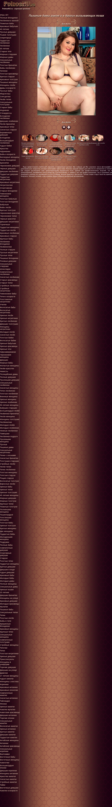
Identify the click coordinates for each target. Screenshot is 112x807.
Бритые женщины (8, 528)
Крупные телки (6, 504)
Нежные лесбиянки (9, 431)
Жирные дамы (6, 57)
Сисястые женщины (9, 388)
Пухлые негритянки (9, 252)
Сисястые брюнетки (9, 458)
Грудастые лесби (8, 230)
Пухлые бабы (6, 91)
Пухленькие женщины (5, 440)
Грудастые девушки (9, 174)
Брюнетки (4, 163)
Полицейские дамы (9, 374)
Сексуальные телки (9, 612)
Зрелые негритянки (9, 318)
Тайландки (5, 701)
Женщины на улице (9, 598)
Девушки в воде (7, 570)
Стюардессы (6, 113)
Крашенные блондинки (5, 625)
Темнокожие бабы (8, 294)
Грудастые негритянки (5, 178)
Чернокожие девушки (10, 166)
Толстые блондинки (9, 202)
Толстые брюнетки (8, 65)
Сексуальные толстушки (6, 103)
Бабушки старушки (8, 408)
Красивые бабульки (9, 26)
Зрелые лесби (6, 315)
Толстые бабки (7, 338)
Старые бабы (6, 107)
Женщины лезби (7, 85)
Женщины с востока (9, 681)
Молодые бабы (7, 578)
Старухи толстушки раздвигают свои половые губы (70, 144)
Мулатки (4, 607)
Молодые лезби (7, 425)
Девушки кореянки (8, 771)
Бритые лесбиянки (8, 321)
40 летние (4, 29)
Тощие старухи (7, 478)
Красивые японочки (9, 690)
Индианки (4, 110)
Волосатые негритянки (5, 311)
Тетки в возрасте (7, 296)
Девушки (4, 360)
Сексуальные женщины (6, 636)
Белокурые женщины (9, 157)
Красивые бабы (7, 575)
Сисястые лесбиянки (9, 277)
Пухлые (3, 444)
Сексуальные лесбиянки (6, 61)
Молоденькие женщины (6, 538)
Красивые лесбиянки (9, 233)
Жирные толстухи (8, 501)
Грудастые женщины (9, 227)
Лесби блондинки (8, 160)
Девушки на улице (8, 670)
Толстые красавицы (9, 74)
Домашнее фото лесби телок (98, 144)
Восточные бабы (7, 757)
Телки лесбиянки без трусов (28, 157)
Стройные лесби (7, 464)
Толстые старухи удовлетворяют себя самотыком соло (56, 157)
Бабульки (4, 204)
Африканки (5, 151)
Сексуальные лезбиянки (6, 384)
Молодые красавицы (9, 604)
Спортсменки (6, 188)
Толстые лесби (7, 618)
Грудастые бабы (7, 534)
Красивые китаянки (9, 687)
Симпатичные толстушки (6, 641)
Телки (2, 615)
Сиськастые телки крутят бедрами (41, 144)
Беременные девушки (6, 133)
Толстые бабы (6, 523)
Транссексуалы (7, 659)
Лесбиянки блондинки (5, 243)
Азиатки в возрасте (9, 791)
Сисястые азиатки (8, 779)
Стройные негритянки (5, 289)
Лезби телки (5, 99)
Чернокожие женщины (5, 356)
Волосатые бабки (8, 340)
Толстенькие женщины (5, 518)
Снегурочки (5, 96)
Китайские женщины (9, 740)
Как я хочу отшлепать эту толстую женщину (42, 157)
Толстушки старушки (9, 461)
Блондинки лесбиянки (5, 117)
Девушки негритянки (9, 222)
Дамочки (4, 673)
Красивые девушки (8, 601)
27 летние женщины (9, 676)
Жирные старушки (8, 54)
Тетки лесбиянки (7, 391)
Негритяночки (6, 185)
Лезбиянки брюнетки (9, 414)
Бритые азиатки (7, 732)
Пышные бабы (6, 609)
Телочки (3, 648)
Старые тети (5, 51)
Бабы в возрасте (7, 154)
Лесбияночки (6, 422)
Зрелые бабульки (8, 343)
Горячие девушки (8, 667)
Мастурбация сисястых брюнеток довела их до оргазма (55, 144)
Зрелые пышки (7, 589)
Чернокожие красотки (10, 213)
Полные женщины (8, 584)
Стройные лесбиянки (9, 286)
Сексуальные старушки (6, 265)
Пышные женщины (8, 82)
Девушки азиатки (8, 735)
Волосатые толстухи (9, 481)
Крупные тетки (6, 632)
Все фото (66, 24)
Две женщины (6, 531)
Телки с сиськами (8, 455)
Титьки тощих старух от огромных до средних (69, 157)
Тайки (2, 785)
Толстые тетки (6, 561)
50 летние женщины (9, 405)
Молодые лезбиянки (9, 428)
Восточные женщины (9, 760)
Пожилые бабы (7, 23)
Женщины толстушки (9, 419)
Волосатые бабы (7, 307)
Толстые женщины (8, 472)
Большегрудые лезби (10, 411)
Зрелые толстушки (8, 492)
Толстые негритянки (9, 653)
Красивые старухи (8, 236)
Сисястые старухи (8, 130)
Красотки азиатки (8, 776)
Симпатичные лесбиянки (6, 273)
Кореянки (4, 684)
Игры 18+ (4, 15)
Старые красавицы (8, 280)
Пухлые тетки (6, 255)
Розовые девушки (8, 261)
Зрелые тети (5, 349)
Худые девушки (7, 572)
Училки (3, 304)
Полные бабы (6, 545)
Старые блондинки (8, 191)
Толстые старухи (7, 475)
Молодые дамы (7, 581)
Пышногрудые (6, 515)
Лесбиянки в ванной (9, 21)
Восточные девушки (9, 788)
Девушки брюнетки (8, 595)
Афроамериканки (8, 352)
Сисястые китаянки (9, 698)
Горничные (5, 224)
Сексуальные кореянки (6, 750)
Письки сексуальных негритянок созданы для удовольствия (27, 144)
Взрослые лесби (7, 484)
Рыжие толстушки (8, 35)
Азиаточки (4, 763)
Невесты (4, 371)
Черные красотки (8, 219)
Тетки (2, 651)
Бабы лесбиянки (7, 68)
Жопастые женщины (9, 366)
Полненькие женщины (5, 510)
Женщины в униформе (5, 663)
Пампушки (4, 434)
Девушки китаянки (8, 715)
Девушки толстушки (9, 324)
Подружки (4, 542)
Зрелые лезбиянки (8, 402)
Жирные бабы (6, 363)
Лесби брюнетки (7, 124)
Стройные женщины (9, 645)
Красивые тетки (7, 127)
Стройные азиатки (8, 782)
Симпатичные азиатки (6, 694)
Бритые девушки (7, 567)
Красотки (4, 149)
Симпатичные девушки (6, 549)
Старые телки (6, 283)
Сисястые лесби (7, 335)
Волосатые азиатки (9, 726)
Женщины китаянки (9, 773)
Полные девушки (8, 377)
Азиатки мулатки (7, 709)
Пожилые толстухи (8, 507)
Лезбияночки (6, 247)
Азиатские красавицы (10, 712)
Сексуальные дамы (9, 587)
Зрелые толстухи (8, 526)
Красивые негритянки (10, 182)
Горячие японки (7, 718)
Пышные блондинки (9, 258)
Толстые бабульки (8, 199)
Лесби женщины (7, 416)
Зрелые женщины (8, 399)
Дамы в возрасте (8, 88)
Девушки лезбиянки (9, 121)
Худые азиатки (6, 679)
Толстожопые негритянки (6, 300)
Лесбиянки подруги (9, 436)
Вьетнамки (5, 754)
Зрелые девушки (7, 656)
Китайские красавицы (10, 746)
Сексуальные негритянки (6, 451)
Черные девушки (8, 168)
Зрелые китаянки (8, 729)
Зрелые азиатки (7, 707)
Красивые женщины (9, 629)
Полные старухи (7, 250)
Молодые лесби (7, 332)
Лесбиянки (5, 46)
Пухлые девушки (8, 32)
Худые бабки (6, 146)
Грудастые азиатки (8, 737)
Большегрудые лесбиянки (7, 141)
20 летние (4, 592)
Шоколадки (5, 269)
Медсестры (5, 94)
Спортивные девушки (5, 554)
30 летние (4, 49)
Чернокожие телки (8, 216)
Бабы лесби (5, 207)
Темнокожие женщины (5, 195)
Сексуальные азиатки (6, 722)
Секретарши (5, 38)
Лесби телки (5, 467)
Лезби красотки (7, 368)
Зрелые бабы (6, 487)
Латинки (3, 71)
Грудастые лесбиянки (5, 42)
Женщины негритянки (5, 328)
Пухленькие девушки (9, 380)
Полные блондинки (9, 18)
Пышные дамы (7, 447)
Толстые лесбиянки (9, 394)
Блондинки (5, 138)
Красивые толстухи (9, 79)
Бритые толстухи (8, 210)
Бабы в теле (5, 621)
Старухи (4, 558)
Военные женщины (9, 396)
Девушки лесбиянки (9, 171)
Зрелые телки (6, 490)
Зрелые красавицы (8, 346)
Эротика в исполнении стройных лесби (84, 144)
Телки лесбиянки (7, 470)
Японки (3, 704)
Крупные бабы (6, 239)
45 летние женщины (9, 495)
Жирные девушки (8, 498)
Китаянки (4, 743)
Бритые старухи (7, 77)
